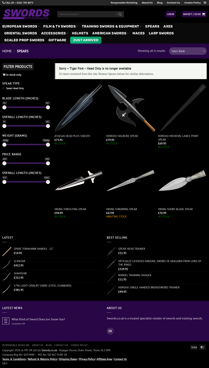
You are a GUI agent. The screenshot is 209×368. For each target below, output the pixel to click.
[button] (170, 14)
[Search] (120, 14)
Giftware (57, 40)
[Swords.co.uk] (26, 14)
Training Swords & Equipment (110, 26)
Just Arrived (85, 40)
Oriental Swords (20, 33)
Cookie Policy (192, 2)
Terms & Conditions (14, 359)
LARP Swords (161, 33)
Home (7, 51)
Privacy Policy (87, 359)
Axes (168, 26)
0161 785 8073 (25, 2)
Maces (138, 33)
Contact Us (173, 2)
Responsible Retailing (124, 2)
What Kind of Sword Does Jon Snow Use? (38, 319)
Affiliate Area (104, 359)
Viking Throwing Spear (121, 209)
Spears (152, 26)
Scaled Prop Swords (24, 40)
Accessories (53, 33)
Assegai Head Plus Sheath (72, 136)
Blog (159, 2)
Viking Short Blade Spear (175, 209)
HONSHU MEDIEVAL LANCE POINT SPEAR (178, 137)
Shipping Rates (68, 359)
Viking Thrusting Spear (70, 209)
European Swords (19, 26)
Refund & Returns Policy (42, 359)
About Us (147, 2)
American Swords (109, 33)
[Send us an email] (205, 2)
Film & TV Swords (59, 26)
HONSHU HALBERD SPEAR (122, 136)
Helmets (80, 33)
